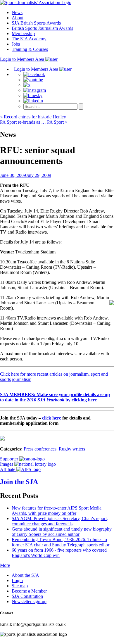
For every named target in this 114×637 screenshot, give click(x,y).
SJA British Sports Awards (36, 22)
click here (51, 417)
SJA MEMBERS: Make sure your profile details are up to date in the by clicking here (55, 397)
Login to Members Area (22, 59)
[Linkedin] (33, 100)
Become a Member (29, 590)
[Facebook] (34, 74)
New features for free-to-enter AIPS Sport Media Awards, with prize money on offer (56, 510)
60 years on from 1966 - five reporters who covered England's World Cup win (59, 553)
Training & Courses (30, 49)
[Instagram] (34, 90)
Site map (20, 585)
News (17, 12)
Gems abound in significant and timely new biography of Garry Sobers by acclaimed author (62, 531)
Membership (23, 33)
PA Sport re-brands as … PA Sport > (34, 122)
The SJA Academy (29, 38)
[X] (26, 84)
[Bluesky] (32, 95)
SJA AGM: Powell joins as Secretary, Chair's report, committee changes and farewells (60, 521)
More (5, 565)
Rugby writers (72, 448)
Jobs (16, 44)
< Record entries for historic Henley (33, 116)
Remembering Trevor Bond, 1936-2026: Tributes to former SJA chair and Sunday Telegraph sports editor (60, 542)
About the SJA (25, 575)
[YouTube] (33, 79)
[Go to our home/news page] (35, 2)
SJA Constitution (27, 596)
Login (17, 580)
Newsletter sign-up (29, 601)
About (17, 17)
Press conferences (40, 448)
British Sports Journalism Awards (42, 28)
